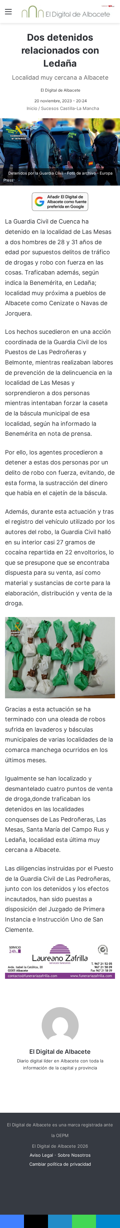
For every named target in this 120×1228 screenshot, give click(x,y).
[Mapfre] (60, 976)
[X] (55, 1079)
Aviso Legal (41, 1155)
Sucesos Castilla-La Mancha (70, 108)
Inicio (31, 108)
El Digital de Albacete (60, 90)
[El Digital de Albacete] (66, 11)
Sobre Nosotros (74, 1155)
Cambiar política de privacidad (60, 1164)
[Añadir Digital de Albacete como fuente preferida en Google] (60, 201)
